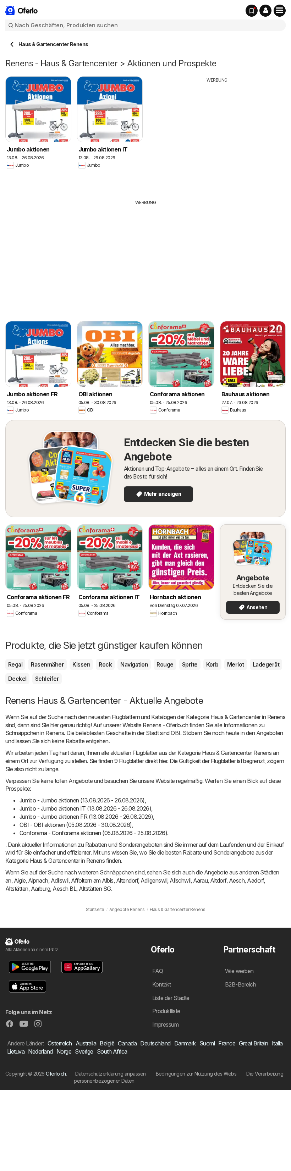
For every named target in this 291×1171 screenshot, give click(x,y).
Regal (15, 664)
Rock (105, 664)
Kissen (81, 664)
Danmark (185, 1043)
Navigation (134, 664)
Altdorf (218, 880)
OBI (175, 732)
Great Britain (253, 1043)
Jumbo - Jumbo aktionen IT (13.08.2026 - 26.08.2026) (85, 808)
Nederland (40, 1051)
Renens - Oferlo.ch (165, 725)
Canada (127, 1043)
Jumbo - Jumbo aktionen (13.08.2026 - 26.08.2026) (82, 800)
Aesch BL (64, 888)
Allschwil (180, 880)
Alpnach (38, 880)
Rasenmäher (47, 664)
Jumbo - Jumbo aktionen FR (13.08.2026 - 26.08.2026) (86, 816)
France (226, 1043)
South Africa (112, 1051)
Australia (86, 1043)
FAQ (157, 970)
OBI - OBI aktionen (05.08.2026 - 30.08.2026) (76, 824)
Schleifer (47, 678)
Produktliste (166, 1011)
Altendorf (127, 880)
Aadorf (255, 880)
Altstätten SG (95, 888)
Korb (212, 664)
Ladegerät (266, 664)
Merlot (235, 664)
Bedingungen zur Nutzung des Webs (196, 1074)
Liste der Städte (171, 997)
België (107, 1043)
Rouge (165, 664)
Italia (277, 1043)
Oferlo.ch (56, 1074)
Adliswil (59, 880)
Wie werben (239, 970)
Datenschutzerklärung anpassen (110, 1074)
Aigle (20, 880)
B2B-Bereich (240, 984)
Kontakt (161, 984)
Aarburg (40, 888)
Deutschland (155, 1043)
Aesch (237, 880)
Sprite (190, 664)
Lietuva (15, 1051)
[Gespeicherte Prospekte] (252, 11)
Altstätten (16, 888)
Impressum (165, 1024)
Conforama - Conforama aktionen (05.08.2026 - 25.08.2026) (93, 832)
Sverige (84, 1051)
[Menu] (280, 11)
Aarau (200, 880)
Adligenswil (154, 880)
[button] (265, 11)
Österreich (60, 1043)
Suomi (207, 1043)
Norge (63, 1051)
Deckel (17, 678)
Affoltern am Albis (92, 880)
